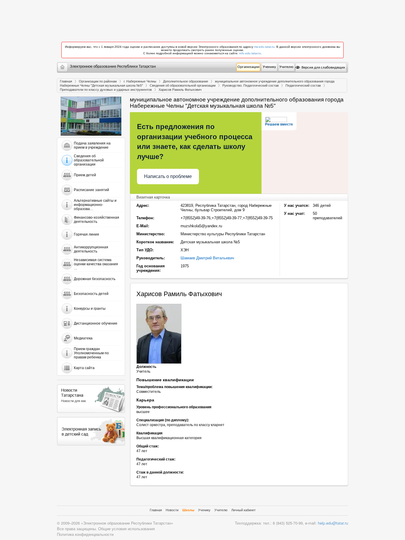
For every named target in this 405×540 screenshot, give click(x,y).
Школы (188, 510)
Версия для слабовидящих (323, 67)
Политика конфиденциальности (85, 534)
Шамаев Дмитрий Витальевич (207, 258)
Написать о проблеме (168, 176)
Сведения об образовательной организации (183, 85)
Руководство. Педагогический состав (250, 85)
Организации (248, 67)
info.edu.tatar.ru (250, 53)
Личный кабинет (243, 510)
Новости (172, 510)
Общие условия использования (126, 528)
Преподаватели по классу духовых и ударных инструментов (106, 89)
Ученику (269, 67)
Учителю (286, 67)
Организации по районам (98, 81)
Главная (66, 81)
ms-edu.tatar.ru (264, 46)
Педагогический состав (303, 85)
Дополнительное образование (185, 81)
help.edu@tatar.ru (333, 523)
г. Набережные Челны (140, 81)
